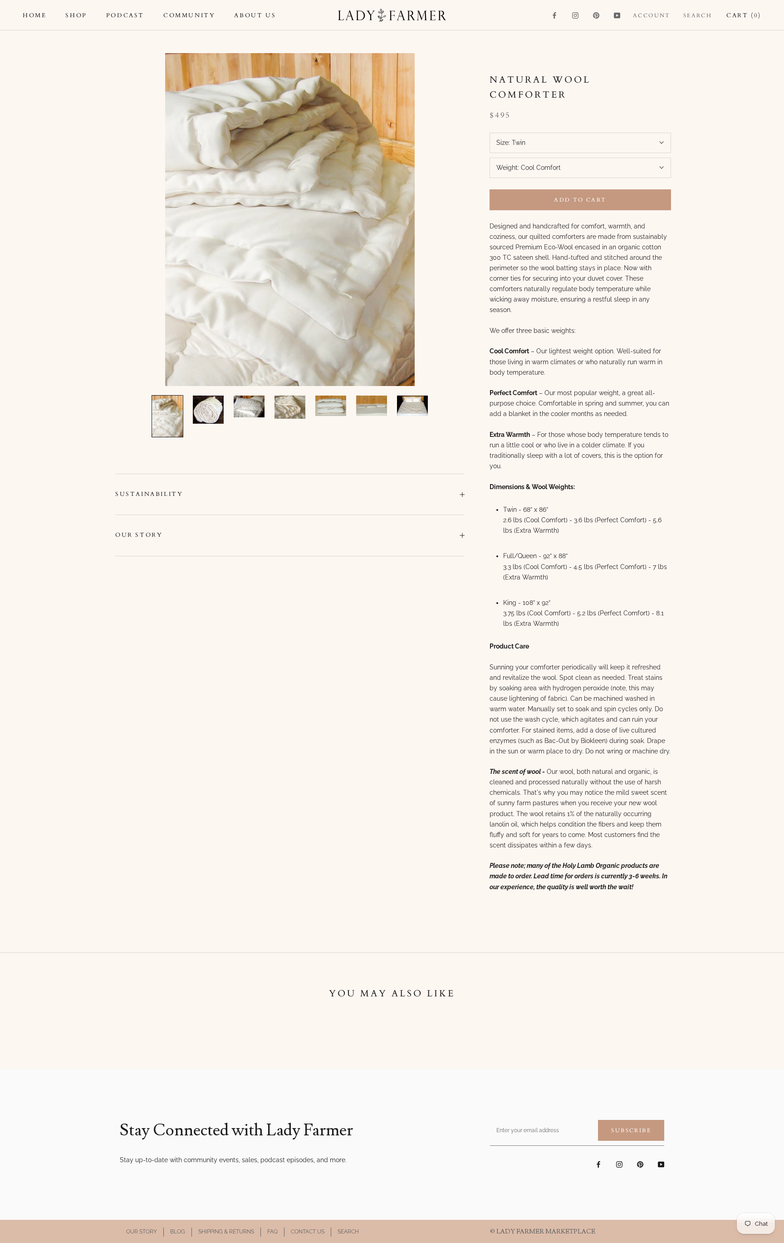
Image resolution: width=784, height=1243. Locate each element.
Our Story (138, 535)
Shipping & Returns (226, 1231)
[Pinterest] (596, 15)
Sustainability (149, 494)
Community (189, 15)
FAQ (272, 1231)
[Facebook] (554, 15)
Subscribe (631, 1130)
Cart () (743, 15)
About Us (255, 15)
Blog (177, 1231)
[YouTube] (617, 15)
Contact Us (307, 1231)
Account (652, 15)
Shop (76, 15)
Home (34, 15)
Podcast (125, 15)
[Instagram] (575, 15)
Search (697, 15)
